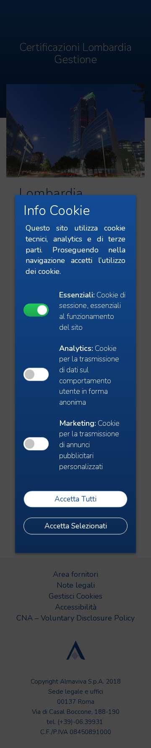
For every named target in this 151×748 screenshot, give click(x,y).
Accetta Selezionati (75, 526)
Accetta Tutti (75, 499)
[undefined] (36, 309)
